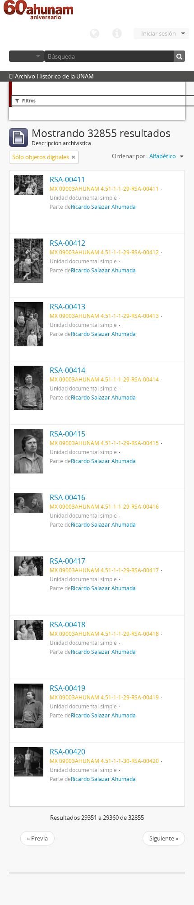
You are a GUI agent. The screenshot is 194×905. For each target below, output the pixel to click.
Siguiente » (163, 838)
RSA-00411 (67, 179)
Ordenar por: (129, 156)
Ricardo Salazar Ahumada (103, 206)
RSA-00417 (67, 561)
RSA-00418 (67, 624)
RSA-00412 (67, 243)
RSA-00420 (67, 752)
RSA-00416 (67, 497)
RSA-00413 (67, 307)
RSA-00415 (67, 434)
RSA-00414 (67, 370)
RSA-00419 (67, 688)
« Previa (37, 838)
